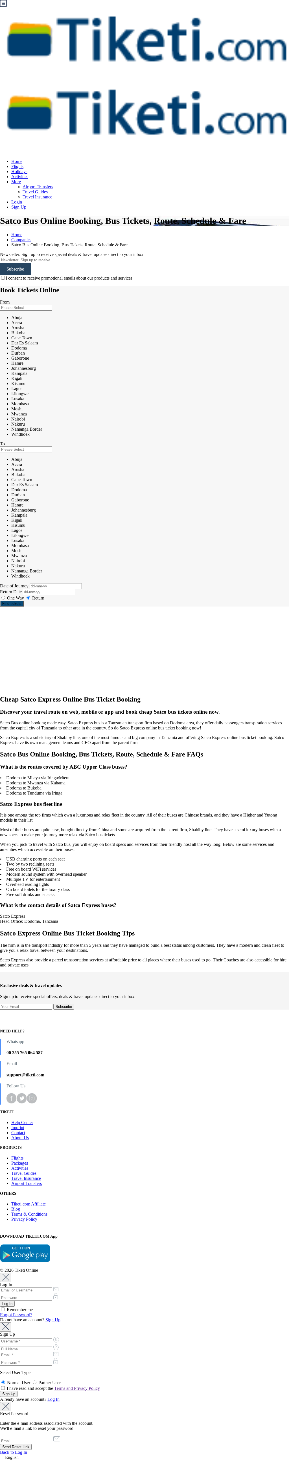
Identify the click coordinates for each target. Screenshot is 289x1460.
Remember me (19, 1309)
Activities (19, 176)
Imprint (17, 1127)
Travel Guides (35, 191)
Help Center (22, 1122)
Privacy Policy (24, 1219)
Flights (17, 166)
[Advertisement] (144, 650)
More (16, 181)
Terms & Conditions (29, 1214)
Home (16, 161)
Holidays (19, 171)
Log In (53, 1399)
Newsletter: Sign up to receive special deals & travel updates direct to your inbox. (72, 254)
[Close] (5, 1277)
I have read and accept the (53, 1388)
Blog (15, 1209)
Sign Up (18, 207)
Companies (21, 239)
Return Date (11, 591)
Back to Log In (13, 1452)
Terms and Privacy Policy (77, 1388)
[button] (144, 1457)
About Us (20, 1137)
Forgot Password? (16, 1314)
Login (16, 202)
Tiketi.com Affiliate (28, 1204)
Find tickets (11, 603)
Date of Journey (15, 585)
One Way (15, 598)
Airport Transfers (38, 186)
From (5, 302)
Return (37, 598)
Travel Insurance (37, 196)
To (2, 443)
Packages (19, 1163)
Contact (18, 1132)
